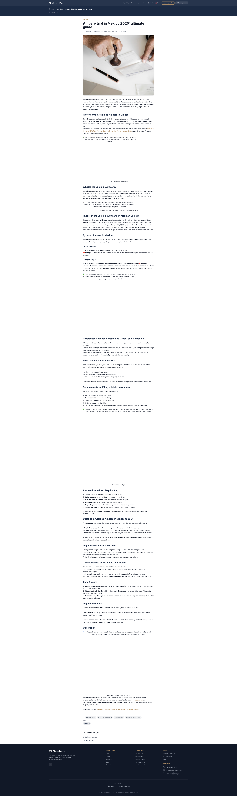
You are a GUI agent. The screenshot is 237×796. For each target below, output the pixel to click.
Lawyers (108, 756)
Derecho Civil (139, 753)
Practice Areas (135, 3)
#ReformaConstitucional (133, 717)
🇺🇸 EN (157, 3)
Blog (144, 3)
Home (52, 9)
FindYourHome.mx (124, 786)
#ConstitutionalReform (105, 717)
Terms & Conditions (169, 753)
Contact (150, 3)
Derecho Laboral (140, 762)
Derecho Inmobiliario (141, 765)
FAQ (164, 759)
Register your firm (168, 3)
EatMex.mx (111, 786)
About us (108, 759)
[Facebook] (50, 764)
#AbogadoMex (90, 717)
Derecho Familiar (140, 759)
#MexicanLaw (119, 717)
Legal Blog (59, 9)
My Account (182, 3)
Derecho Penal (139, 756)
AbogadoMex (57, 3)
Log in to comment (88, 740)
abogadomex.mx (137, 700)
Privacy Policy (167, 756)
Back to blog (54, 12)
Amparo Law (87, 723)
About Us (126, 3)
